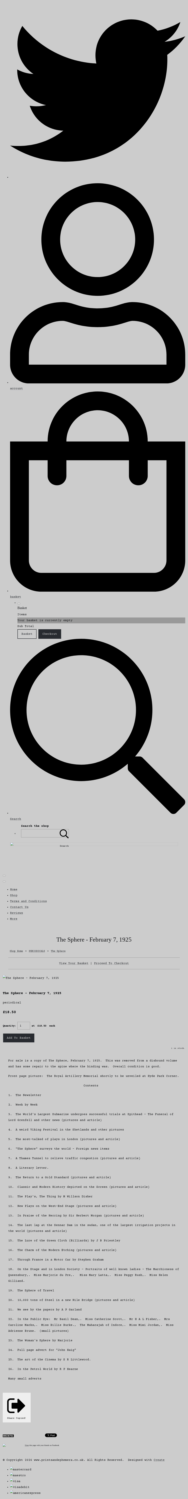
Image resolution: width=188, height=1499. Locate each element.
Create (159, 1460)
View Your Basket (73, 963)
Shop (13, 895)
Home (13, 889)
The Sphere (58, 951)
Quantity (9, 1026)
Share (27, 1445)
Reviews (16, 913)
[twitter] (97, 177)
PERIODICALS (37, 951)
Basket (26, 634)
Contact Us (19, 907)
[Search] (64, 833)
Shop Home (16, 951)
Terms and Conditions (28, 901)
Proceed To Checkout (111, 963)
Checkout (49, 634)
